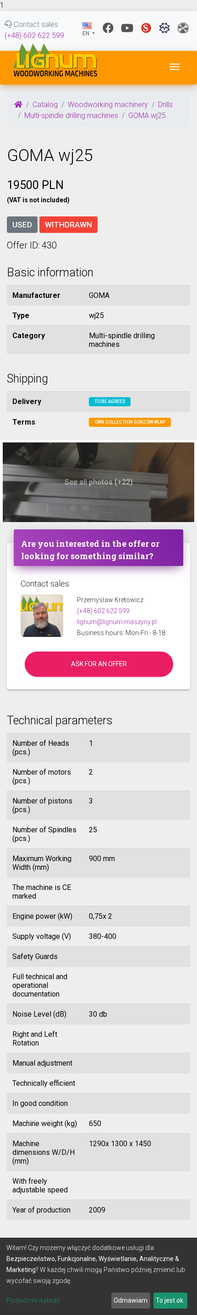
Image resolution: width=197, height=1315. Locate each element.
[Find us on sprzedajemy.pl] (146, 28)
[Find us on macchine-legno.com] (183, 28)
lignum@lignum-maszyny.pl (117, 621)
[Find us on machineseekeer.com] (164, 28)
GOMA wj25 (147, 115)
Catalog (45, 104)
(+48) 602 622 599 (34, 35)
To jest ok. (170, 1300)
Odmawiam (131, 1300)
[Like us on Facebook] (108, 28)
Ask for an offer (99, 664)
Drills (165, 104)
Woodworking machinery (108, 104)
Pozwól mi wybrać (33, 1300)
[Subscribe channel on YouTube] (127, 28)
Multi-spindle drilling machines (71, 115)
